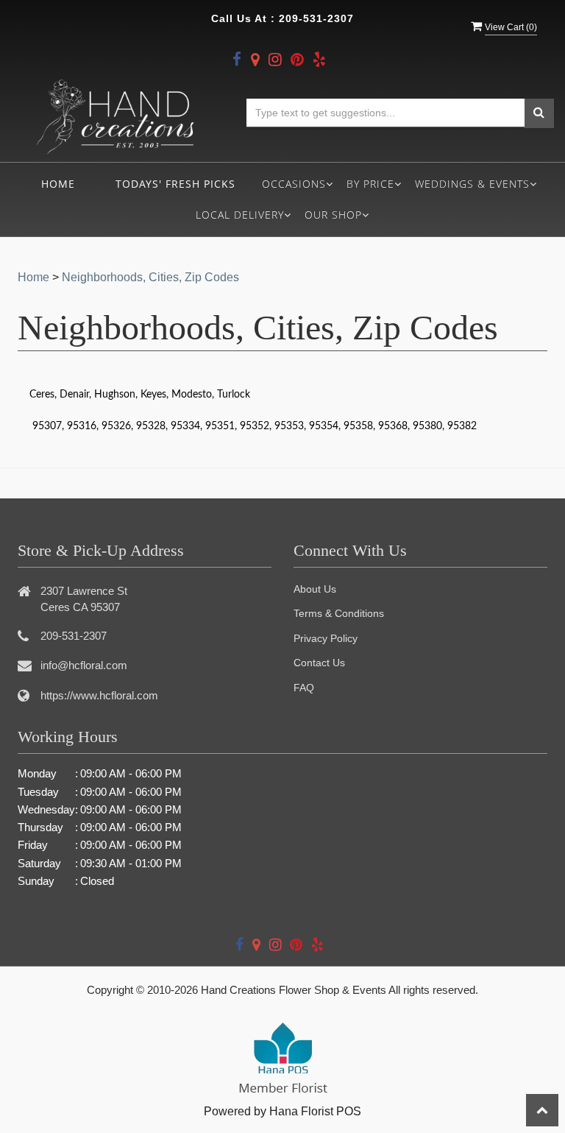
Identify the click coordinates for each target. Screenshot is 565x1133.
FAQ (304, 687)
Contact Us (319, 662)
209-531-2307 (316, 18)
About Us (315, 589)
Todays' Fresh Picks (175, 184)
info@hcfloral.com (83, 665)
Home (58, 184)
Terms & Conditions (339, 613)
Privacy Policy (326, 638)
